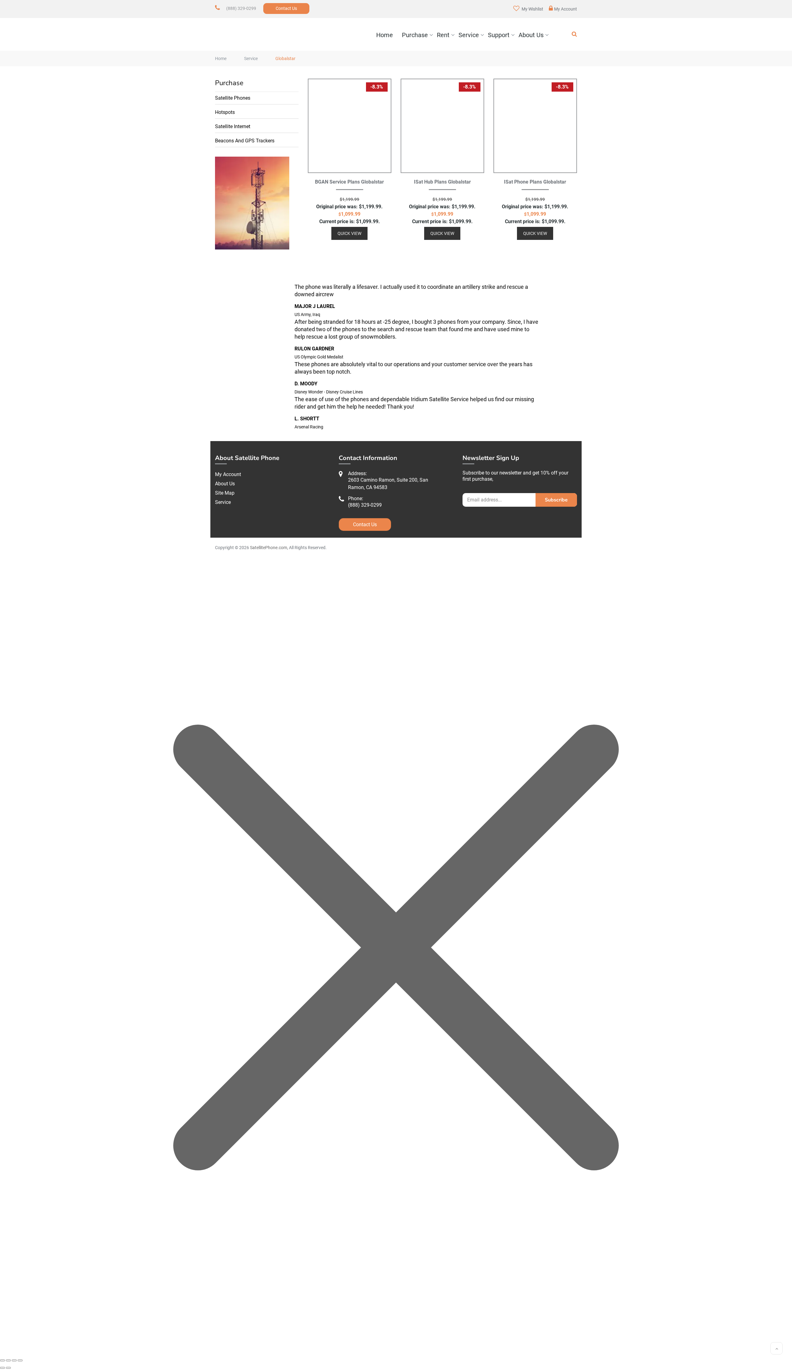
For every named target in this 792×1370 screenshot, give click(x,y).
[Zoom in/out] (2, 1360)
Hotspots (225, 112)
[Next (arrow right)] (8, 1368)
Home (384, 35)
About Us (531, 35)
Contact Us (286, 8)
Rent (443, 35)
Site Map (225, 493)
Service (468, 35)
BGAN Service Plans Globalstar (349, 182)
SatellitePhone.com (268, 547)
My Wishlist (532, 9)
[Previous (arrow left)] (2, 1368)
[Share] (14, 1360)
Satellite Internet (232, 126)
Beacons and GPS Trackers (244, 141)
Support (499, 35)
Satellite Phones (232, 98)
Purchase (415, 35)
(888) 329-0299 (241, 8)
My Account (565, 9)
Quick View (349, 233)
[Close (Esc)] (20, 1360)
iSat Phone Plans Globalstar (535, 182)
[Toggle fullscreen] (8, 1360)
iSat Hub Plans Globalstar (442, 182)
